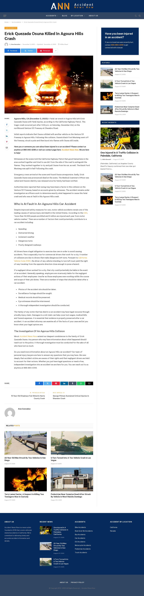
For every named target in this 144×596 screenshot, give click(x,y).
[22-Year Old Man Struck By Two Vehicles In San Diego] (25, 443)
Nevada (113, 531)
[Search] (139, 15)
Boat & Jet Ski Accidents (84, 531)
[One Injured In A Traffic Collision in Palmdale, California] (120, 138)
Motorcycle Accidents (83, 545)
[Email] (6, 147)
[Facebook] (6, 124)
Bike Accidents (106, 148)
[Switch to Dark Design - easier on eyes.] (135, 16)
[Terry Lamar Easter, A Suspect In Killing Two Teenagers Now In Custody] (25, 479)
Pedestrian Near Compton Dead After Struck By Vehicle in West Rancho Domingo (71, 495)
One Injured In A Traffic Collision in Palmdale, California (119, 154)
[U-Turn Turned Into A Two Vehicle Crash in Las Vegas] (72, 443)
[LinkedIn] (6, 136)
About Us (93, 16)
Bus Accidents (80, 534)
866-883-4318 (117, 45)
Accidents (51, 16)
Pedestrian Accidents (83, 549)
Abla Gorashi (106, 159)
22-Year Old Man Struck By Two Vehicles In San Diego (25, 459)
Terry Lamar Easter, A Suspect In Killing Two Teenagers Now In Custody (24, 495)
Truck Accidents (81, 552)
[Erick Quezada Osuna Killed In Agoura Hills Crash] (48, 84)
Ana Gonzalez (15, 44)
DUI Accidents (80, 542)
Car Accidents (10, 28)
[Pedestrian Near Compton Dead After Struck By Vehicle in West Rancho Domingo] (72, 479)
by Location (77, 16)
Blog (64, 16)
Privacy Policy (77, 582)
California (113, 527)
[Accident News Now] (72, 6)
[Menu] (4, 15)
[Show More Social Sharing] (55, 51)
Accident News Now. (70, 150)
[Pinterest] (6, 142)
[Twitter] (6, 130)
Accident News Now (28, 336)
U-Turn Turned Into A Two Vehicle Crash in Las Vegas (71, 459)
